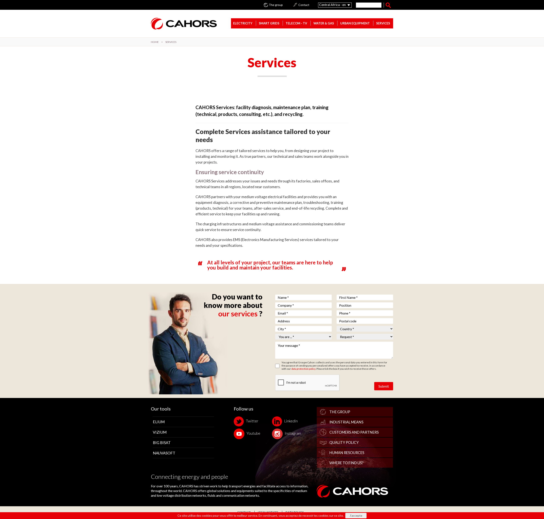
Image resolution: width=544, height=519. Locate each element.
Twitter (252, 421)
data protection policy (303, 368)
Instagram (293, 433)
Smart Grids (269, 23)
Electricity (242, 23)
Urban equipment (355, 23)
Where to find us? (346, 463)
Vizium (160, 432)
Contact (303, 4)
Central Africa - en (332, 5)
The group (276, 4)
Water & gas (323, 23)
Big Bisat (162, 442)
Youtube (253, 433)
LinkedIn (291, 421)
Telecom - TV (296, 23)
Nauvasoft (164, 453)
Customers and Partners (354, 432)
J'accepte (356, 515)
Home (155, 42)
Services (383, 23)
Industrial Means (346, 422)
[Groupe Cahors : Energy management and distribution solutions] (184, 23)
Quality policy (344, 442)
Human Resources (346, 452)
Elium (159, 421)
